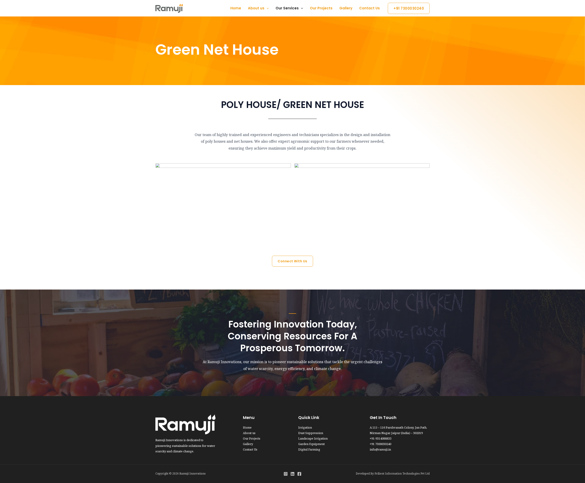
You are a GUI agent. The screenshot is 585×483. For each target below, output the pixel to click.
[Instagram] (286, 474)
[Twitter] (292, 474)
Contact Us (369, 8)
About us (256, 8)
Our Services (287, 8)
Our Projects (321, 8)
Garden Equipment (311, 444)
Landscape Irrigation (313, 438)
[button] (409, 8)
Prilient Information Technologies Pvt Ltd (402, 473)
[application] (266, 8)
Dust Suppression (310, 433)
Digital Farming (309, 449)
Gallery (345, 8)
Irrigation (305, 427)
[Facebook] (299, 474)
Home (235, 8)
